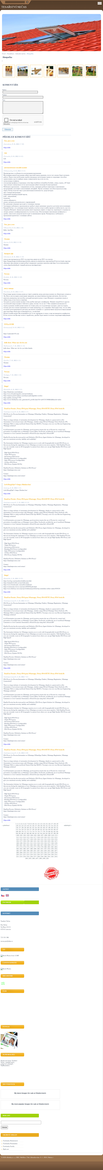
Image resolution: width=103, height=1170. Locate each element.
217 (49, 852)
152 (31, 843)
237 (35, 856)
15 (46, 824)
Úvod (3, 53)
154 (38, 843)
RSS (17, 1157)
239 (42, 856)
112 (17, 837)
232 (17, 856)
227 (42, 854)
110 (52, 835)
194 (52, 849)
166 (38, 845)
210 (24, 852)
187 (28, 849)
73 (30, 831)
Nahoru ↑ (51, 1157)
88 (28, 833)
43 (36, 827)
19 (57, 824)
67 (57, 829)
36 (17, 827)
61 (41, 829)
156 (45, 843)
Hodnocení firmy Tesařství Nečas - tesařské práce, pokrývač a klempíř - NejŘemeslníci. (9, 1063)
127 (28, 839)
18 (55, 824)
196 (17, 851)
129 (35, 839)
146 (52, 841)
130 (38, 839)
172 (17, 847)
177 (35, 847)
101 (21, 835)
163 (28, 845)
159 (56, 843)
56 (28, 829)
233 (21, 856)
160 (17, 845)
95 (46, 833)
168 (45, 845)
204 (45, 851)
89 (30, 833)
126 (24, 839)
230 (52, 854)
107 (42, 835)
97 (52, 833)
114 (24, 837)
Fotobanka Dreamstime (10, 1143)
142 (38, 841)
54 (22, 829)
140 (31, 841)
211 (28, 852)
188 (31, 849)
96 (49, 833)
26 (33, 826)
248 (40, 858)
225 (35, 854)
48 (49, 827)
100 (17, 835)
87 (25, 833)
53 (20, 829)
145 (49, 841)
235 (28, 856)
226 (38, 854)
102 (24, 835)
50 (55, 827)
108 (45, 835)
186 (24, 849)
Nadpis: (4, 95)
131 (42, 839)
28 (38, 826)
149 (21, 843)
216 (45, 852)
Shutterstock (41, 1093)
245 (30, 858)
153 (35, 843)
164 (31, 845)
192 (45, 849)
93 (41, 833)
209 (21, 852)
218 (52, 852)
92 (38, 833)
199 (28, 851)
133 (49, 839)
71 (25, 831)
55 (25, 829)
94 (44, 833)
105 (35, 835)
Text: (3, 100)
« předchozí (5, 825)
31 (46, 826)
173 (21, 847)
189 (35, 849)
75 (36, 831)
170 (52, 845)
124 (17, 839)
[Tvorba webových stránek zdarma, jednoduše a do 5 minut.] (15, 1157)
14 (44, 824)
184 (17, 849)
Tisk (28, 1157)
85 (20, 833)
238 (38, 856)
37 (20, 827)
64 (49, 829)
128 (31, 839)
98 (55, 833)
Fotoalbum (10, 53)
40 (28, 827)
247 (37, 858)
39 (25, 827)
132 (45, 839)
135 (56, 839)
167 (42, 845)
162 (24, 845)
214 (38, 852)
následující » (68, 825)
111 (56, 835)
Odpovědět (6, 147)
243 (56, 856)
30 (44, 826)
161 (21, 845)
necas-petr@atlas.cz (7, 941)
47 (46, 827)
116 (31, 837)
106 (38, 835)
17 (52, 824)
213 (35, 852)
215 (42, 852)
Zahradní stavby (20, 53)
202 (38, 851)
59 (36, 829)
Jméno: (4, 90)
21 (20, 826)
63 (46, 829)
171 (56, 845)
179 (42, 847)
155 (42, 843)
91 (36, 833)
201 (35, 851)
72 (28, 831)
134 (52, 839)
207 (56, 851)
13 (41, 824)
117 (35, 837)
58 (33, 829)
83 (57, 831)
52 (17, 829)
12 (38, 824)
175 (28, 847)
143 (42, 841)
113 (21, 837)
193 (49, 849)
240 (45, 856)
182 (52, 847)
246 (33, 858)
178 (38, 847)
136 (17, 841)
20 (17, 826)
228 (45, 854)
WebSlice (23, 1157)
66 (55, 829)
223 (28, 854)
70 (22, 831)
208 (17, 852)
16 (49, 824)
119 (42, 837)
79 (46, 831)
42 (33, 827)
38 (22, 827)
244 (26, 858)
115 (28, 837)
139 (28, 841)
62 (44, 829)
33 (52, 826)
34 (55, 826)
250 (47, 858)
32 (49, 826)
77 (41, 831)
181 (49, 847)
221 (21, 854)
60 (38, 829)
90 (33, 833)
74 (33, 831)
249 (44, 858)
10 (33, 824)
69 (20, 831)
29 (41, 826)
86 (22, 833)
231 (56, 854)
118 (38, 837)
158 (52, 843)
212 (31, 852)
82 (55, 831)
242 (52, 856)
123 (56, 837)
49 (52, 827)
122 (52, 837)
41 (30, 827)
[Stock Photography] (6, 969)
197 (21, 851)
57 (30, 829)
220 (17, 854)
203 (42, 851)
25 (30, 826)
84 (17, 833)
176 (31, 847)
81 (52, 831)
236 (31, 856)
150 (24, 843)
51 (57, 827)
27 (36, 826)
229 (49, 854)
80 (49, 831)
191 (42, 849)
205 (49, 851)
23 (25, 826)
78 (44, 831)
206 (52, 851)
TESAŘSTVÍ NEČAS (14, 6)
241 (49, 856)
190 (38, 849)
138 (24, 841)
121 (49, 837)
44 (38, 827)
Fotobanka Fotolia (8, 1146)
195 (56, 849)
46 (44, 827)
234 (24, 856)
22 (22, 826)
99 (57, 833)
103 (28, 835)
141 (35, 841)
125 (21, 839)
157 (49, 843)
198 (24, 851)
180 (45, 847)
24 (28, 826)
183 (56, 847)
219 (56, 852)
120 (45, 837)
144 (45, 841)
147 (56, 841)
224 (31, 854)
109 (49, 835)
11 (36, 824)
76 (38, 831)
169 (49, 845)
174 (24, 847)
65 (52, 829)
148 (17, 843)
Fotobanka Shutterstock (10, 1140)
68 (17, 831)
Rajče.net (6, 1149)
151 (28, 843)
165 (35, 845)
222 (24, 854)
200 (31, 851)
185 (21, 849)
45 (41, 827)
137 (21, 841)
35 (57, 826)
